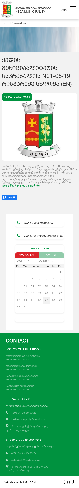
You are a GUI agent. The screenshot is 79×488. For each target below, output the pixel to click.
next (28, 261)
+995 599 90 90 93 (17, 359)
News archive (19, 23)
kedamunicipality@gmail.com (28, 419)
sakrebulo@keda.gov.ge (25, 459)
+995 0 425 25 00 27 (23, 453)
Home (5, 23)
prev (24, 261)
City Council (27, 255)
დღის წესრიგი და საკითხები (21, 185)
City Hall (52, 255)
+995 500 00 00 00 (17, 369)
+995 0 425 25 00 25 (23, 412)
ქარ (64, 9)
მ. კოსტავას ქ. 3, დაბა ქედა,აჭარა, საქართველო (27, 468)
